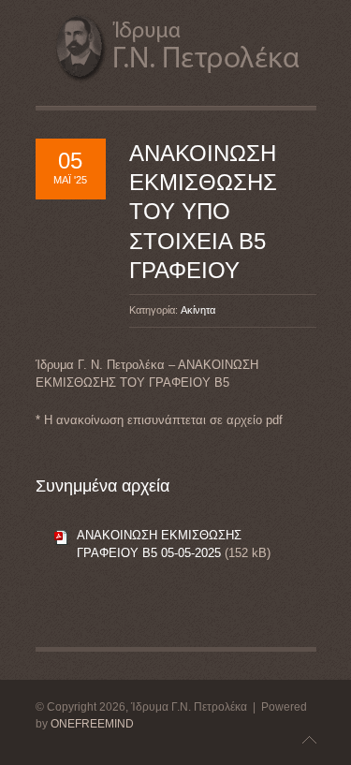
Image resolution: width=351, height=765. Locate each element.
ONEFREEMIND (92, 723)
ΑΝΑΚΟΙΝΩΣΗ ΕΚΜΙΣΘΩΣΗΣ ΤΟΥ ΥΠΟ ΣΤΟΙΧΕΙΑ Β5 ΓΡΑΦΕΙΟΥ (203, 211)
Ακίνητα (198, 310)
